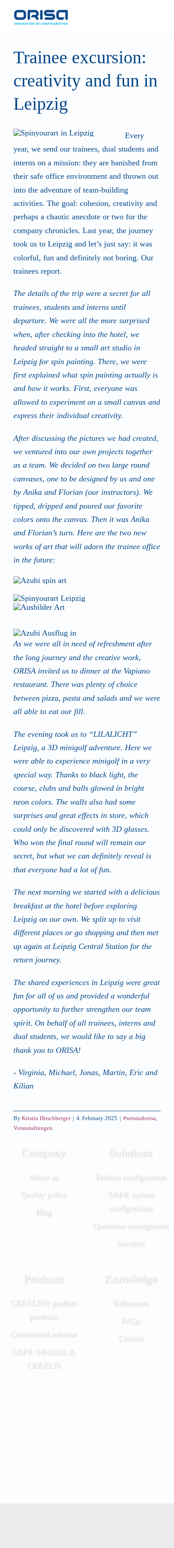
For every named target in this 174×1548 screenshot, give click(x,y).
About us (43, 1177)
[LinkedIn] (87, 1486)
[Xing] (99, 1486)
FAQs (130, 1320)
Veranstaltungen (33, 1128)
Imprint (87, 1444)
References (131, 1302)
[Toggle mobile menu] (157, 17)
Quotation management (130, 1225)
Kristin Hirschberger (46, 1118)
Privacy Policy (87, 1401)
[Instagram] (74, 1486)
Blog (43, 1211)
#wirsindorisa (139, 1118)
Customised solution (44, 1334)
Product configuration (130, 1177)
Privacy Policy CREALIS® (87, 1422)
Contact (130, 1338)
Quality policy (44, 1194)
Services (130, 1243)
